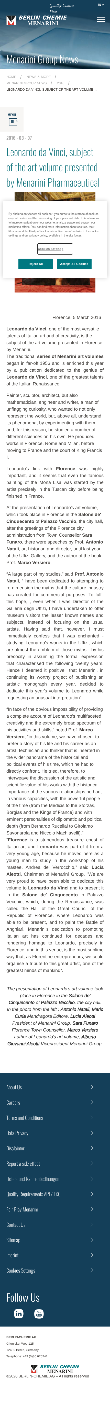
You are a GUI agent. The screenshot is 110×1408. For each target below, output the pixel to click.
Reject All (36, 264)
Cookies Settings (50, 249)
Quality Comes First (61, 8)
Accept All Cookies (74, 264)
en (99, 4)
